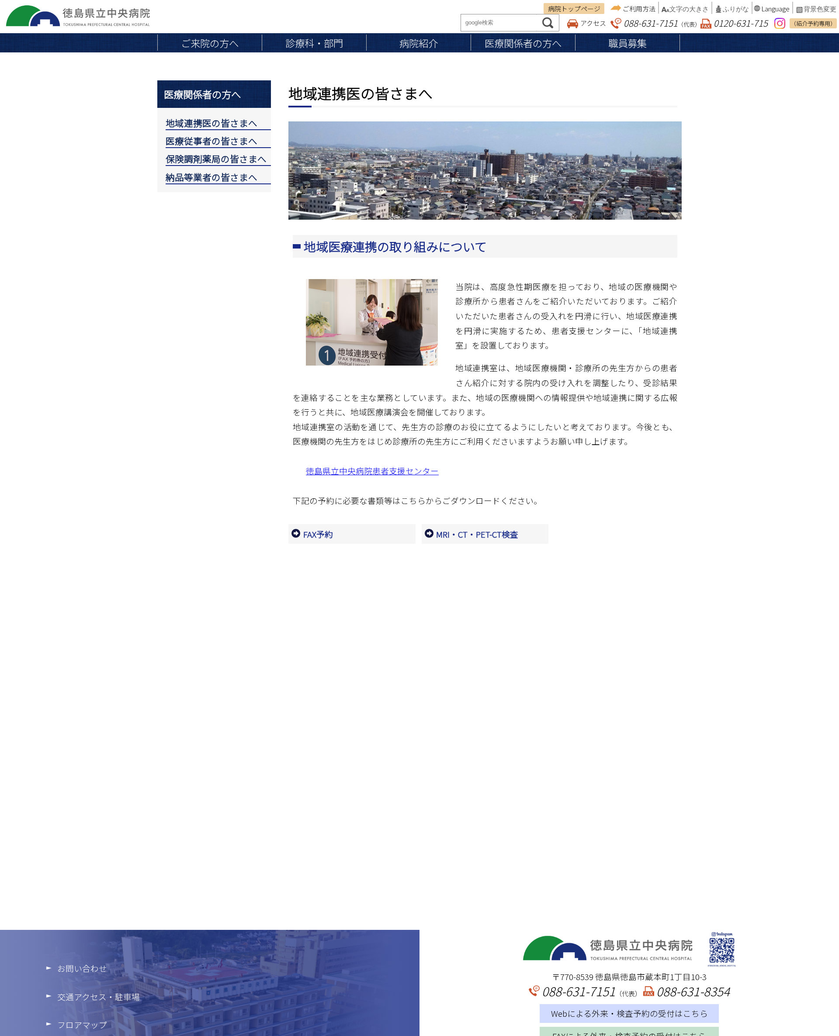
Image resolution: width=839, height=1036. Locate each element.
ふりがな (736, 9)
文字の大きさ (689, 9)
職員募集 (627, 43)
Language (775, 8)
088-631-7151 (651, 22)
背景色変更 (820, 9)
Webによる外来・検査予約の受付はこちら (629, 1013)
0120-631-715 (741, 22)
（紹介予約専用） (813, 23)
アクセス (593, 23)
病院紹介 (418, 43)
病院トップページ (574, 8)
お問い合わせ (82, 968)
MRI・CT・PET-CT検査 (477, 534)
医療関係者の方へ (523, 43)
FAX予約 (318, 534)
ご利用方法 (639, 8)
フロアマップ (82, 1024)
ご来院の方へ (210, 43)
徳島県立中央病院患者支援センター (372, 471)
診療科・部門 (314, 43)
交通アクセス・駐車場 (98, 996)
